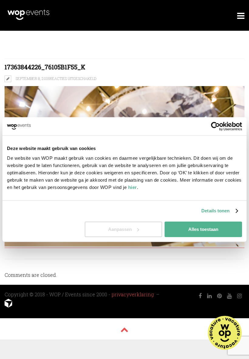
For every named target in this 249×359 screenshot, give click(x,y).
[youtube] (229, 296)
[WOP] (28, 19)
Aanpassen (120, 229)
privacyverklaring (133, 294)
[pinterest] (219, 296)
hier (132, 187)
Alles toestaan (203, 229)
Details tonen (215, 210)
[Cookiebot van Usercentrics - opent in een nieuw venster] (215, 126)
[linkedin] (209, 296)
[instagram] (239, 296)
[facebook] (200, 296)
